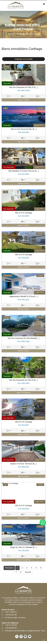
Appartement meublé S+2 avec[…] (23, 296)
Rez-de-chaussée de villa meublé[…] (23, 338)
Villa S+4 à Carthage (23, 213)
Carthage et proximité (23, 59)
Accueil (10, 34)
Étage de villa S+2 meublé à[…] (23, 547)
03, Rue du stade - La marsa (15, 617)
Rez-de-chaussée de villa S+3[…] (23, 380)
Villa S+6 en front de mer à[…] (23, 129)
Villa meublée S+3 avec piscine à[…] (23, 171)
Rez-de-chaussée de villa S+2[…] (23, 87)
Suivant (28, 572)
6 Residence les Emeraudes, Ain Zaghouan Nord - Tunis (25, 631)
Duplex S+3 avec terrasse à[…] (23, 464)
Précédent (9, 568)
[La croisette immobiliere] (16, 6)
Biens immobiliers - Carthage (28, 34)
